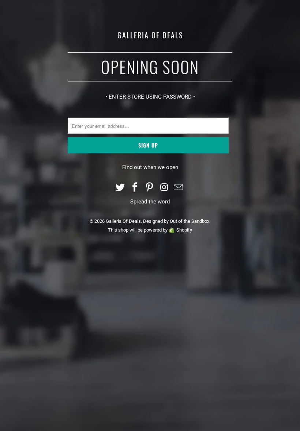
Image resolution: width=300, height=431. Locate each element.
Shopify (184, 230)
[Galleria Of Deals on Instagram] (164, 188)
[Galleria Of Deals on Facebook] (135, 188)
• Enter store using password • (150, 97)
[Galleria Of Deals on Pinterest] (149, 188)
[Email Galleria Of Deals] (179, 188)
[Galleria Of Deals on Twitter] (121, 188)
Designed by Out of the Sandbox (176, 221)
